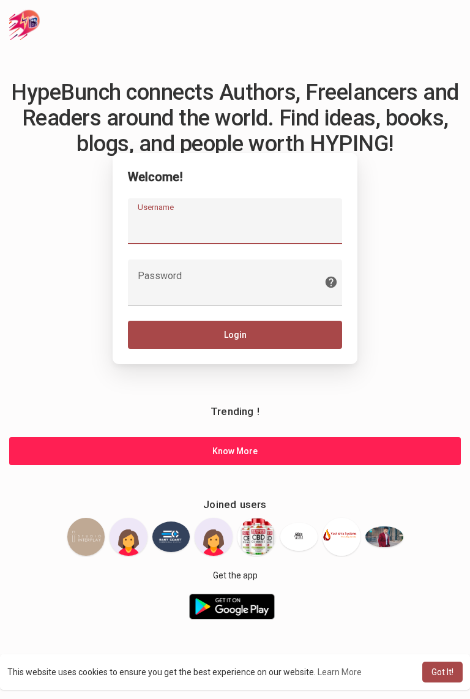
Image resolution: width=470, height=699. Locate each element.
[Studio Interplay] (86, 537)
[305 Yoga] (299, 537)
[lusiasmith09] (128, 537)
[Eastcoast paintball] (171, 536)
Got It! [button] (442, 672)
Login (235, 335)
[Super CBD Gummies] (256, 537)
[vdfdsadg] (214, 537)
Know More (235, 451)
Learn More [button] (340, 672)
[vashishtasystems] (341, 537)
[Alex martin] (384, 537)
